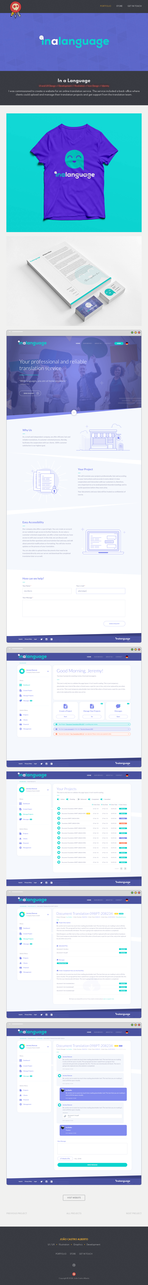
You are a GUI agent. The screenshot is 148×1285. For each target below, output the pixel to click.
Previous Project (16, 1214)
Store (119, 6)
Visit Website (74, 1198)
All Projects (73, 1214)
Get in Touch (135, 6)
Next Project (134, 1214)
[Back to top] (141, 1278)
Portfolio (105, 6)
